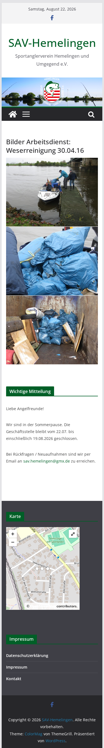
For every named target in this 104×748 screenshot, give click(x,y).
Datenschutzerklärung (27, 655)
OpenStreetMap (43, 606)
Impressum (16, 667)
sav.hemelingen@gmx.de (46, 461)
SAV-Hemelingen (52, 42)
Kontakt (13, 678)
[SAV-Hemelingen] (52, 81)
